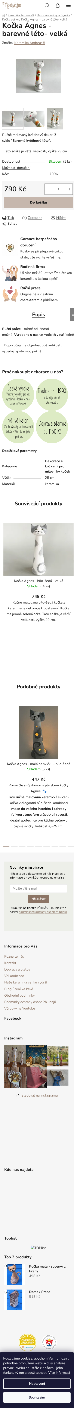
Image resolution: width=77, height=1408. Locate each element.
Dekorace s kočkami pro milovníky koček (57, 466)
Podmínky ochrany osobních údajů (30, 1002)
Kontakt (10, 963)
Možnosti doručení (16, 167)
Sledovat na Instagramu (39, 1095)
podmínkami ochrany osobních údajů (43, 912)
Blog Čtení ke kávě (18, 989)
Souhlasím (37, 1397)
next (72, 554)
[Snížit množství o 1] (48, 189)
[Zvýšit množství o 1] (69, 189)
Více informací (59, 1372)
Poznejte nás (14, 956)
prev (4, 554)
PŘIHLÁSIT (38, 899)
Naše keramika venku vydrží (25, 982)
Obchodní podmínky (19, 995)
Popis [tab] (38, 314)
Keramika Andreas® (29, 42)
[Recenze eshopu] (27, 1342)
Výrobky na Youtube (19, 1008)
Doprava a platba (17, 969)
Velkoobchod (14, 976)
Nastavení (37, 1383)
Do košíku (38, 202)
